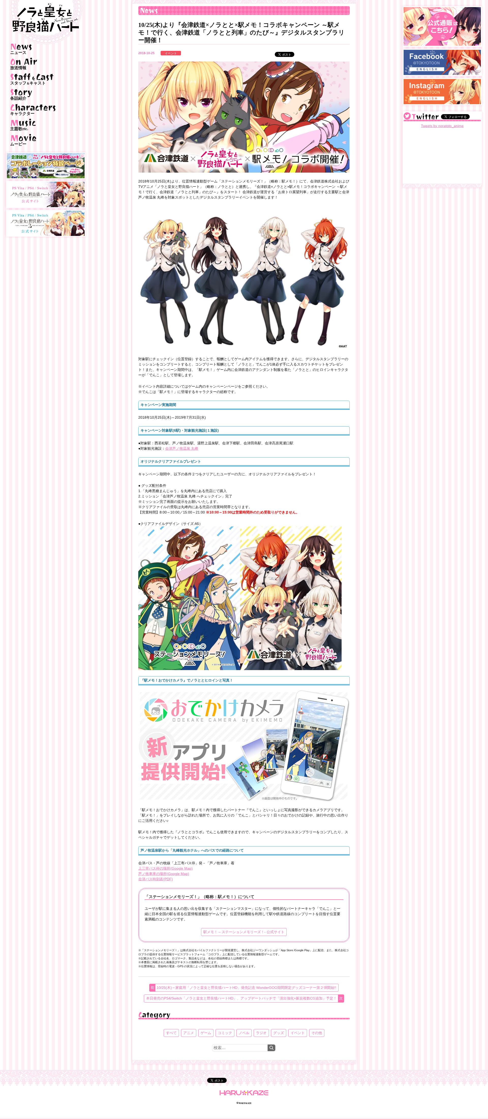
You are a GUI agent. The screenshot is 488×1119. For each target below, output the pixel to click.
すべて (171, 1033)
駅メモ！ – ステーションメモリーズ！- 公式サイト (243, 932)
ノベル (244, 1033)
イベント (171, 53)
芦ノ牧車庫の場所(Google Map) (163, 874)
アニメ (188, 1033)
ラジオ (261, 1033)
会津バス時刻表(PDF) (155, 879)
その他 (316, 1033)
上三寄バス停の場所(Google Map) (165, 868)
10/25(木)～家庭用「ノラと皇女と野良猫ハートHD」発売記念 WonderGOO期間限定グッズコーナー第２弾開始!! (246, 988)
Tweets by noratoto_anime (442, 126)
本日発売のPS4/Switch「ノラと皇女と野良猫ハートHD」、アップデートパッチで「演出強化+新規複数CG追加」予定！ (241, 998)
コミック (225, 1033)
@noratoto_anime (407, 115)
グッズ (278, 1033)
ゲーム (206, 1033)
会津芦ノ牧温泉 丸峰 (181, 448)
